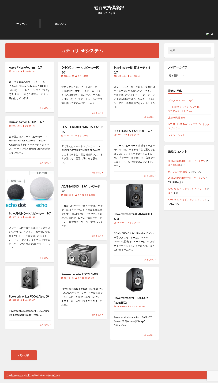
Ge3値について (58, 23)
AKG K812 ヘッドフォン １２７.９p (187, 188)
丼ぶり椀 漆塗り (176, 117)
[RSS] (208, 33)
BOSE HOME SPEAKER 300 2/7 (133, 131)
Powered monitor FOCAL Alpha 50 (29, 296)
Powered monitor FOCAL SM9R (79, 274)
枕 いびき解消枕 (177, 171)
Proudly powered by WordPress (20, 375)
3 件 (139, 306)
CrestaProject (54, 375)
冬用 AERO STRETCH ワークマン (186, 160)
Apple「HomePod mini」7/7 (25, 67)
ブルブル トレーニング (180, 100)
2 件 (86, 195)
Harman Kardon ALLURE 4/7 (26, 122)
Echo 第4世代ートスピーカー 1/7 (29, 213)
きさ (27, 71)
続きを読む (44, 108)
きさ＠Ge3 (174, 164)
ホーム (23, 23)
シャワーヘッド (176, 134)
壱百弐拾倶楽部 (109, 7)
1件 (86, 278)
